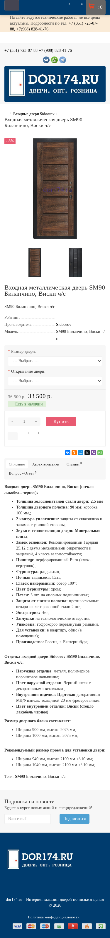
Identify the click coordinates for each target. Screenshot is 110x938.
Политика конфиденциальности (53, 917)
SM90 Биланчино (30, 776)
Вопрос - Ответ (22, 473)
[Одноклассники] (74, 452)
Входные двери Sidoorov (34, 114)
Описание (17, 464)
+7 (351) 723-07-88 (21, 50)
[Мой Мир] (80, 452)
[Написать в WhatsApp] (54, 60)
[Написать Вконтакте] (46, 60)
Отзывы (74, 463)
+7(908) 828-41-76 (32, 29)
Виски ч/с (56, 776)
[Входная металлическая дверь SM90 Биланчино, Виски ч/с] (35, 262)
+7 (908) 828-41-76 (55, 50)
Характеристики (45, 464)
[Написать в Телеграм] (62, 60)
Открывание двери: (28, 371)
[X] (87, 452)
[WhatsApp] (100, 452)
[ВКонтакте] (67, 452)
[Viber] (93, 452)
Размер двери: (23, 351)
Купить (61, 421)
